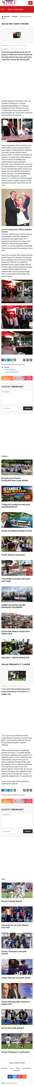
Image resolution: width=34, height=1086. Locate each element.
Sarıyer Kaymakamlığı (11, 372)
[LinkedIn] (8, 360)
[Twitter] (5, 360)
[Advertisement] (17, 79)
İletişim (18, 1068)
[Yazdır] (15, 360)
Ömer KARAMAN (10, 370)
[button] (24, 360)
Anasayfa (7, 16)
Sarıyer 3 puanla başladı (15, 9)
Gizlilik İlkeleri (27, 1068)
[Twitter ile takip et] (14, 1077)
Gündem (14, 16)
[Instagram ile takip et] (19, 1077)
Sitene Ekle (16, 1070)
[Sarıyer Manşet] (9, 3)
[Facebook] (2, 360)
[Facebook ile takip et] (10, 1077)
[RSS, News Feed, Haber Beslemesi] (24, 1077)
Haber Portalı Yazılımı (11, 1083)
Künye (12, 1068)
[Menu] (30, 3)
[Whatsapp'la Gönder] (11, 360)
